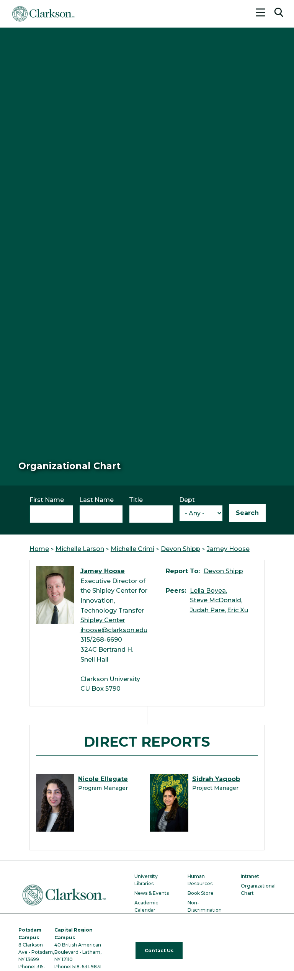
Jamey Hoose (228, 549)
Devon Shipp (180, 549)
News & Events (151, 893)
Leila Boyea (208, 590)
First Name (46, 499)
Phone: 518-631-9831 (77, 966)
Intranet (250, 876)
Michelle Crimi (132, 549)
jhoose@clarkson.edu (113, 630)
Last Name (96, 499)
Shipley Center (102, 620)
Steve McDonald (215, 600)
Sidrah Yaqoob (216, 779)
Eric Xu (237, 610)
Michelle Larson (80, 549)
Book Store (201, 893)
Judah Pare (207, 610)
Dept (187, 499)
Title (136, 499)
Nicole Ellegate (103, 779)
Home (39, 549)
